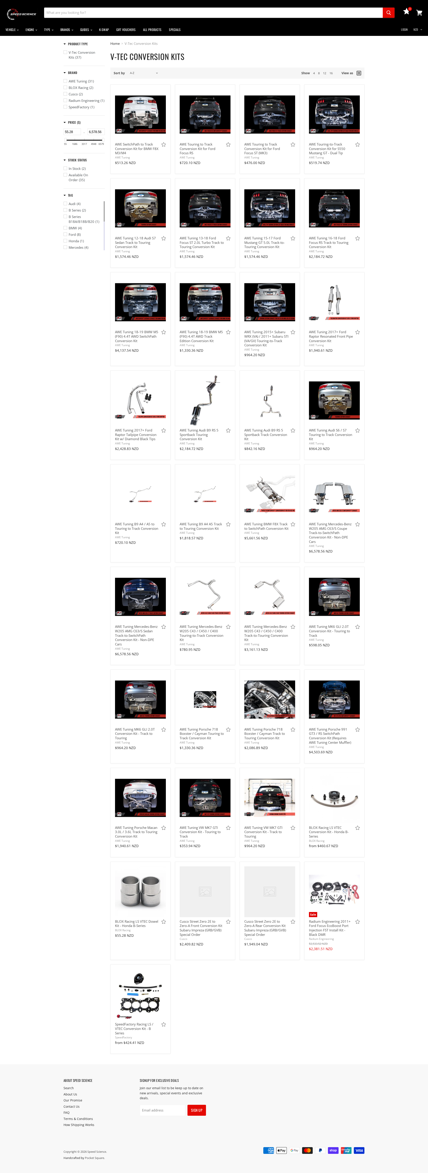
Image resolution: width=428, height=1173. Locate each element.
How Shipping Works (79, 1125)
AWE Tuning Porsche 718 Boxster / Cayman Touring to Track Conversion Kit (202, 733)
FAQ (67, 1112)
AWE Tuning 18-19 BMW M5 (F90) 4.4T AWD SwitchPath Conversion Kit (136, 336)
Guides (85, 29)
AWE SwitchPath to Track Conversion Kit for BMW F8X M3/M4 (136, 148)
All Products (152, 29)
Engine (30, 29)
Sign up (196, 1110)
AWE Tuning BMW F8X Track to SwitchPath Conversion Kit (266, 526)
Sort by (119, 73)
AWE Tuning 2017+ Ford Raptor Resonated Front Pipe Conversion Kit (331, 336)
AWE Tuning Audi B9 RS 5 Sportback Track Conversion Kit (265, 434)
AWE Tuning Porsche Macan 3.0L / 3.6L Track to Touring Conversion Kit (136, 831)
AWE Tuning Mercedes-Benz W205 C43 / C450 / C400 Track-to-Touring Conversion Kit (266, 633)
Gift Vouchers (126, 29)
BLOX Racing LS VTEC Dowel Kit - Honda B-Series (136, 923)
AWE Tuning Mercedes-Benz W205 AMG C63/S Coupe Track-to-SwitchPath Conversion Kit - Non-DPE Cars (330, 533)
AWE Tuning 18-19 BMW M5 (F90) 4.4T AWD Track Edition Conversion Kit (201, 336)
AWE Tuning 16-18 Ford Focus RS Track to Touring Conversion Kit (328, 242)
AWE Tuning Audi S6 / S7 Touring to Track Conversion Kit (330, 434)
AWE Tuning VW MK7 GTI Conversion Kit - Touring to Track (200, 831)
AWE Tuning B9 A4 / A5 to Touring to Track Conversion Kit (136, 528)
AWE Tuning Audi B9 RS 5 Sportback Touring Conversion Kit (199, 434)
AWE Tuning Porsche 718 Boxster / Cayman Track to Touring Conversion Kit (264, 733)
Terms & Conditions (78, 1119)
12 (324, 73)
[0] (406, 13)
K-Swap (104, 29)
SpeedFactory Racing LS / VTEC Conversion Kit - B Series (134, 1028)
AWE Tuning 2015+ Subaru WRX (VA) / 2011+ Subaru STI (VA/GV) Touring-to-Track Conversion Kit (266, 338)
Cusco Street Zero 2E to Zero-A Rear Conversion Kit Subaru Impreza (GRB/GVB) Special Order (265, 928)
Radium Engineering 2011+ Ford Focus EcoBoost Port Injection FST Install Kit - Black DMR (330, 928)
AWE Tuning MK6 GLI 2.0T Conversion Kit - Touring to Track (329, 630)
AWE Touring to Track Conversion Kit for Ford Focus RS (197, 148)
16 (331, 73)
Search (69, 1088)
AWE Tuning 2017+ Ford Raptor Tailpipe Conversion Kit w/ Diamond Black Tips (135, 434)
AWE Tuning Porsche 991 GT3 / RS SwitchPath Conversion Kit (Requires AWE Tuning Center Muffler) (330, 736)
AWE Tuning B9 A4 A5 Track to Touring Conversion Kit (201, 526)
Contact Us (72, 1106)
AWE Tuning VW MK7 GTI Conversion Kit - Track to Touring (263, 831)
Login (404, 29)
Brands (65, 29)
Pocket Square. (95, 1158)
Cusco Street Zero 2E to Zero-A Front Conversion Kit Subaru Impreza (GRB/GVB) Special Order (201, 928)
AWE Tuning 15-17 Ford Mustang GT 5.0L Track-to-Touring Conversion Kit (264, 242)
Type (47, 29)
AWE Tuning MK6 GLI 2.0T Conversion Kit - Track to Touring (135, 733)
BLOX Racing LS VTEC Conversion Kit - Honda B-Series (329, 831)
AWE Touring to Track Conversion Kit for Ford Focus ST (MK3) (262, 148)
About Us (70, 1094)
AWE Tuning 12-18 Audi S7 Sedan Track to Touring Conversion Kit (135, 242)
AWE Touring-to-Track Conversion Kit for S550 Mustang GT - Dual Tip (327, 148)
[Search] (389, 13)
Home (115, 43)
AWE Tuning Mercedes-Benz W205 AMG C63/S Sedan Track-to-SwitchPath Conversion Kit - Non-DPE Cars (136, 635)
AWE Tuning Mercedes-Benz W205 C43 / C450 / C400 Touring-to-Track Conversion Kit (201, 633)
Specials (175, 29)
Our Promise (73, 1100)
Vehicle (11, 29)
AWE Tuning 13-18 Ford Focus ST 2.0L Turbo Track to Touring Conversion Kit (202, 242)
